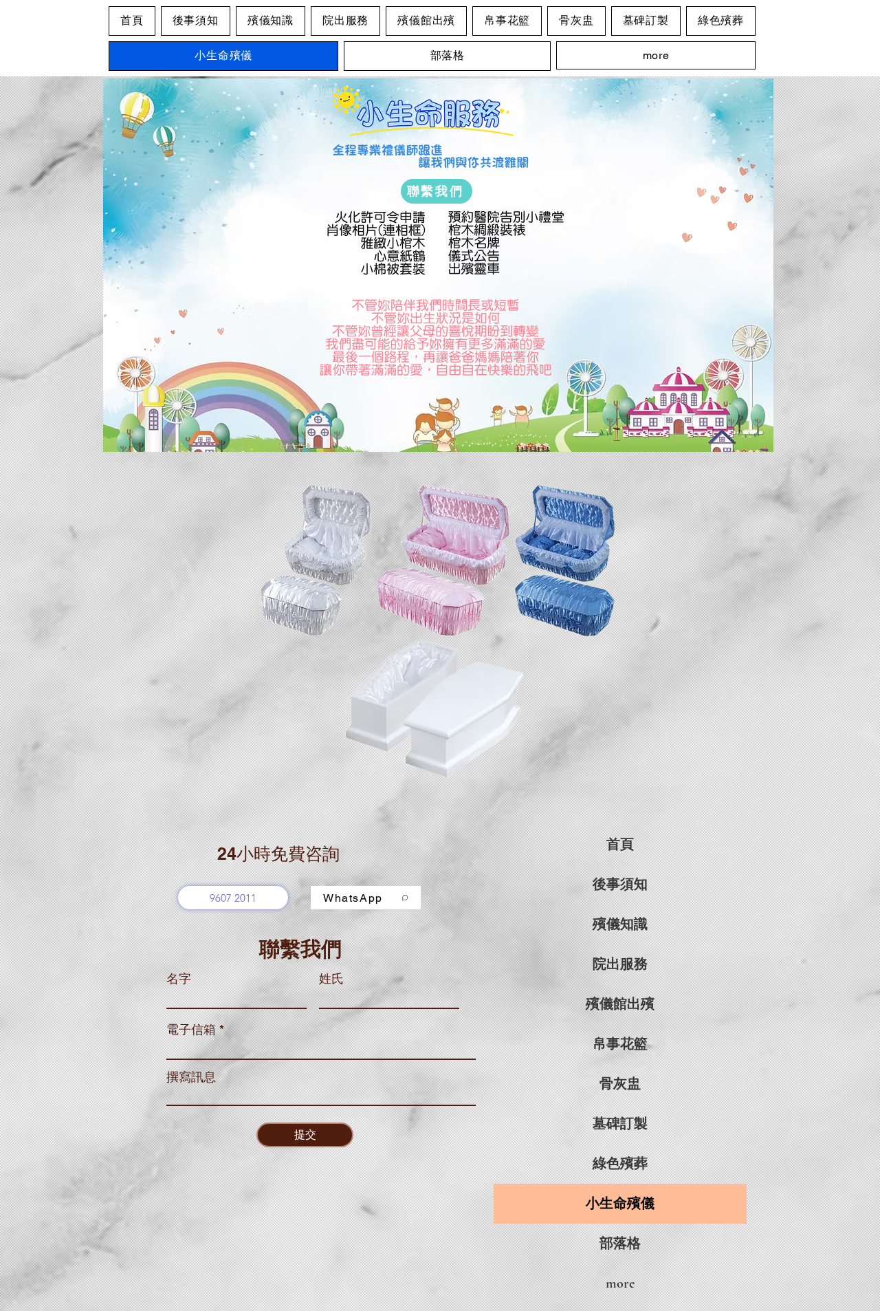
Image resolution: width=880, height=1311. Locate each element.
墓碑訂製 (620, 1124)
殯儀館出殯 (620, 1004)
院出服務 (620, 964)
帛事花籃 (620, 1044)
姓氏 (331, 979)
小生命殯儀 (620, 1203)
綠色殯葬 (620, 1164)
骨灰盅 (620, 1084)
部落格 (620, 1243)
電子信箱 (191, 1029)
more (620, 1283)
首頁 (620, 844)
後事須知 (620, 884)
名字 (178, 979)
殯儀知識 (620, 924)
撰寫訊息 (191, 1077)
